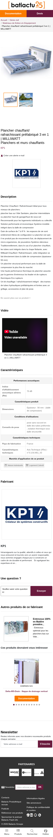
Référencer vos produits (12, 813)
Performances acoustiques (26, 380)
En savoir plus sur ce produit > (15, 298)
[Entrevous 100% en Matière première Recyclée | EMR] (16, 628)
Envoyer (41, 591)
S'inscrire (45, 744)
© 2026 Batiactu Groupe (12, 824)
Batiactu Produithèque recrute (11, 803)
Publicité (5, 809)
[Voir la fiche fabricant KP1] (26, 514)
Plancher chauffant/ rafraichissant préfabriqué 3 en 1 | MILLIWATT (25, 356)
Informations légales (36, 798)
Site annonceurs (34, 803)
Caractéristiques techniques (26, 438)
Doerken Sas (26, 686)
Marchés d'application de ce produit (26, 459)
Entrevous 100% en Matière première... (41, 622)
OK (40, 787)
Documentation (13, 13)
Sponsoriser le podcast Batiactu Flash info (11, 818)
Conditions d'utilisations (26, 416)
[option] (26, 62)
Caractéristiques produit (26, 401)
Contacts (5, 797)
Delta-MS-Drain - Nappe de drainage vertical (27, 691)
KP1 (3, 148)
